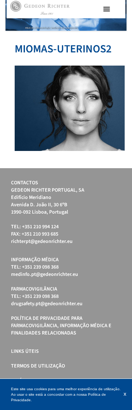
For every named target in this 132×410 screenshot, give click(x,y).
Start (117, 40)
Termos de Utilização (38, 366)
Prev (15, 15)
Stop (123, 40)
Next (117, 15)
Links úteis (25, 351)
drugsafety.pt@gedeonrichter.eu (46, 303)
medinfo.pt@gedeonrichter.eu (44, 274)
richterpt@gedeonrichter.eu (42, 241)
